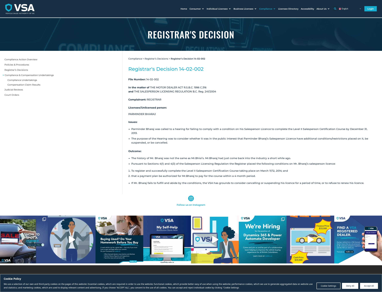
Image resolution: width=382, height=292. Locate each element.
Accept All (369, 285)
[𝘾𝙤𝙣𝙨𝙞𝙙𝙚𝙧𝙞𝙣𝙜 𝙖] (119, 239)
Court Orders (11, 94)
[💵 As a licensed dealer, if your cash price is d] (310, 239)
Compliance (135, 58)
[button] (196, 8)
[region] (191, 283)
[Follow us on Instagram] (191, 198)
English (344, 8)
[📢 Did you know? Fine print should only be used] (215, 239)
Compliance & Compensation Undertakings (29, 75)
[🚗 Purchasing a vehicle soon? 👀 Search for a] (358, 239)
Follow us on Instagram (191, 204)
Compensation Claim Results (23, 84)
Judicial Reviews (13, 89)
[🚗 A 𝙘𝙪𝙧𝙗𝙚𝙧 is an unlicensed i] (24, 239)
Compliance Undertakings (22, 80)
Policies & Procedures (16, 64)
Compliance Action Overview (20, 59)
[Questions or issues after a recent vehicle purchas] (167, 239)
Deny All (350, 285)
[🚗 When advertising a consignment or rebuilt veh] (72, 239)
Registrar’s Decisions (16, 69)
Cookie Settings (328, 285)
